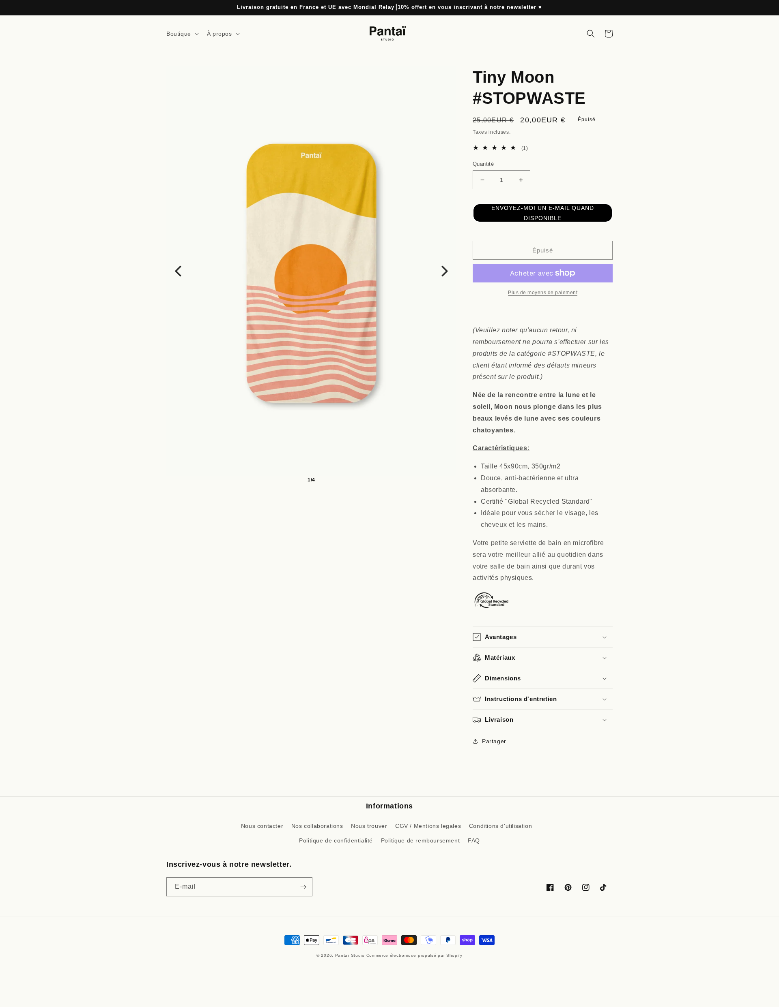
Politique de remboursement (420, 840)
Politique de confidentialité (336, 840)
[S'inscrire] (303, 886)
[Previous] (178, 271)
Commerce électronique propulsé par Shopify (414, 955)
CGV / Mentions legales (428, 826)
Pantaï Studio (350, 955)
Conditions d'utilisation (500, 826)
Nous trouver (369, 826)
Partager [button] (494, 741)
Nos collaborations (317, 826)
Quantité (483, 164)
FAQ (474, 840)
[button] (181, 33)
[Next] (444, 271)
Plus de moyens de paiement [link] (542, 292)
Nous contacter (262, 826)
